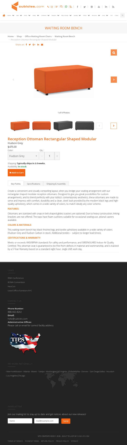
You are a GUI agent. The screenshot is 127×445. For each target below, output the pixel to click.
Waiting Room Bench (65, 36)
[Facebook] (76, 6)
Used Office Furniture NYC (20, 290)
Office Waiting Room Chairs (38, 36)
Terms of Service (15, 441)
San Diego (94, 371)
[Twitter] (83, 6)
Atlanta (26, 371)
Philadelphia (74, 371)
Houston (110, 371)
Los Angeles (12, 375)
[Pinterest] (90, 6)
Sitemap (74, 441)
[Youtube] (97, 6)
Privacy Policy (62, 441)
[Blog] (111, 6)
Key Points (15, 183)
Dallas (102, 371)
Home (11, 36)
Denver (84, 371)
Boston (18, 371)
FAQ (111, 15)
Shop (19, 36)
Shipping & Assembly (56, 183)
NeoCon (11, 286)
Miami (34, 371)
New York (11, 371)
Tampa (41, 371)
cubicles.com (83, 436)
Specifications (33, 183)
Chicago (21, 375)
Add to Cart (17, 172)
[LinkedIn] (104, 6)
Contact (116, 15)
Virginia (63, 371)
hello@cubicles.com (18, 318)
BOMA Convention (16, 282)
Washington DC (53, 371)
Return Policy (47, 441)
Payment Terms (32, 441)
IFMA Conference (16, 278)
